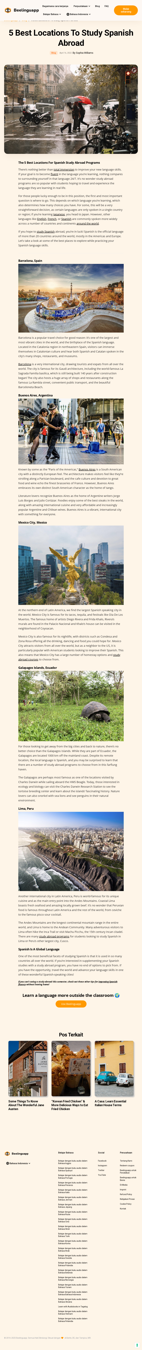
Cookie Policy (125, 1204)
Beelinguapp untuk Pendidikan (128, 1171)
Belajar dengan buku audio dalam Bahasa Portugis (72, 1176)
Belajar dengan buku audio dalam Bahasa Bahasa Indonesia (72, 1293)
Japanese (59, 214)
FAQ (107, 6)
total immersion (64, 169)
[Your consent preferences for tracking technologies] (137, 1345)
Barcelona (24, 364)
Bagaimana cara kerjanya (55, 6)
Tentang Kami (126, 1161)
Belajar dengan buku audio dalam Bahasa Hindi (72, 1227)
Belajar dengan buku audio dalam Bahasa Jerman (72, 1198)
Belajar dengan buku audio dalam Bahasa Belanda (72, 1271)
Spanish (66, 219)
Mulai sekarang (126, 10)
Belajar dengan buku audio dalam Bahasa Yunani (72, 1286)
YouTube (102, 1175)
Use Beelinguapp (71, 1004)
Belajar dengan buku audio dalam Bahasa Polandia (72, 1264)
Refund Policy (126, 1194)
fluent (54, 174)
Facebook (102, 1161)
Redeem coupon (127, 1165)
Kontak (123, 1209)
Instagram (102, 1165)
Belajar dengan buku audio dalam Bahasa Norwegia (72, 1278)
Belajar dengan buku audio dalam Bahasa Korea (72, 1242)
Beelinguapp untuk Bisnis (128, 1178)
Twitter (101, 1170)
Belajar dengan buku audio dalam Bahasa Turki (72, 1235)
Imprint (123, 1190)
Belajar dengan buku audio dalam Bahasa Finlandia (72, 1319)
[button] (81, 6)
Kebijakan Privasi (127, 1199)
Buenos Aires (87, 469)
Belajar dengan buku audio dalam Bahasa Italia (72, 1191)
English (41, 219)
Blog (97, 6)
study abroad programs (54, 936)
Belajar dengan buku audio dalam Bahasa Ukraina (72, 1300)
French (52, 219)
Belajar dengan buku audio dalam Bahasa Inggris (72, 1162)
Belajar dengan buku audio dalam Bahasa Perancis (72, 1184)
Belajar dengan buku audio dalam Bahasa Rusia (72, 1213)
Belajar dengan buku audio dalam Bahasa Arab (72, 1249)
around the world (88, 223)
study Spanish (46, 231)
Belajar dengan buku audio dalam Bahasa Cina (72, 1220)
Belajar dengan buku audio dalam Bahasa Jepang (72, 1205)
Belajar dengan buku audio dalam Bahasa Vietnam (72, 1312)
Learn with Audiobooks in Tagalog (73, 1306)
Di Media (123, 1185)
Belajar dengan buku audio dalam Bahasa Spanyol (72, 1169)
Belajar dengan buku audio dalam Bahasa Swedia (72, 1256)
